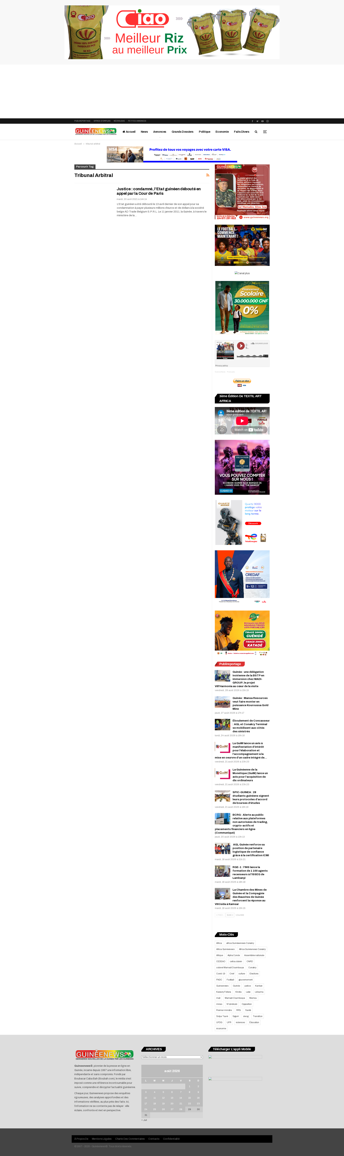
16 (198, 1098)
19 (163, 1103)
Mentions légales (102, 1139)
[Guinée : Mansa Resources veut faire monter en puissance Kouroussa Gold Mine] (222, 702)
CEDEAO (220, 961)
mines (219, 1004)
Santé (248, 1010)
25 (154, 1109)
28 (180, 1109)
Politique (204, 131)
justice (248, 986)
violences (240, 1022)
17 (146, 1103)
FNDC (219, 979)
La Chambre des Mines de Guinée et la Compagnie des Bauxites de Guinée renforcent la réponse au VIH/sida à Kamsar (241, 897)
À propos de (81, 1139)
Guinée (236, 986)
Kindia (238, 992)
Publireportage (82, 121)
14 (181, 1098)
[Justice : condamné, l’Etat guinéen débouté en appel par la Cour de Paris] (93, 199)
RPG (238, 1010)
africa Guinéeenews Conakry (240, 943)
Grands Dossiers (183, 131)
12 (163, 1098)
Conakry (252, 967)
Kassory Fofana (223, 992)
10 (146, 1098)
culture (241, 973)
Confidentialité (171, 1139)
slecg (245, 1016)
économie (221, 1028)
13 (172, 1098)
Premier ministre (224, 1010)
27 (172, 1109)
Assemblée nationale (254, 955)
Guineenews (222, 986)
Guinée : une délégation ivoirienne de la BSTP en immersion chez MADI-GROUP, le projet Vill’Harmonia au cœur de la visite (239, 679)
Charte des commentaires (130, 1139)
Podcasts (231, 372)
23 (198, 1103)
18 (154, 1103)
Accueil (130, 131)
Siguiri (236, 1016)
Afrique (219, 955)
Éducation (254, 1022)
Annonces (159, 131)
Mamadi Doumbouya (235, 998)
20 (172, 1103)
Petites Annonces (137, 121)
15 (189, 1098)
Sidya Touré (222, 1016)
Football (230, 979)
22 (189, 1103)
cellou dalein (236, 961)
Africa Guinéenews (225, 949)
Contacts (153, 1139)
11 (155, 1098)
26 (163, 1109)
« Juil (144, 1120)
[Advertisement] (172, 91)
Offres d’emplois (102, 121)
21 (181, 1103)
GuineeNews (220, 372)
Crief (232, 973)
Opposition (247, 1004)
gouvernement (246, 979)
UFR (229, 1022)
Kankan (258, 986)
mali (218, 998)
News (144, 131)
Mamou (253, 998)
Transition (257, 1016)
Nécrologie (119, 121)
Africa (219, 943)
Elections (254, 973)
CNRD (250, 961)
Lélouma (259, 992)
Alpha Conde (234, 955)
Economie (222, 131)
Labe (248, 992)
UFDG (219, 1022)
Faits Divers (241, 131)
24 (145, 1109)
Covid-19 (220, 973)
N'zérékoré (232, 1004)
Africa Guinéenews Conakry (252, 949)
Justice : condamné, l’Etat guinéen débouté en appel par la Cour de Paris (159, 191)
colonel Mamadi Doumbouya (230, 967)
